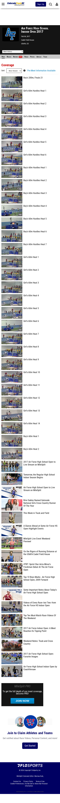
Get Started (30, 745)
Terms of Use (40, 781)
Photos (32, 57)
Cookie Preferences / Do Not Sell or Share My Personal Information (29, 785)
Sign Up (40, 4)
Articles (39, 57)
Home (3, 57)
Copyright (27, 770)
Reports (17, 57)
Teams (45, 57)
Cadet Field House (27, 40)
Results (9, 57)
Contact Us (17, 781)
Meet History (7, 52)
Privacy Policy (28, 781)
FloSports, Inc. (36, 770)
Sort (2, 70)
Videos (26, 57)
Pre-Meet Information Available (41, 70)
